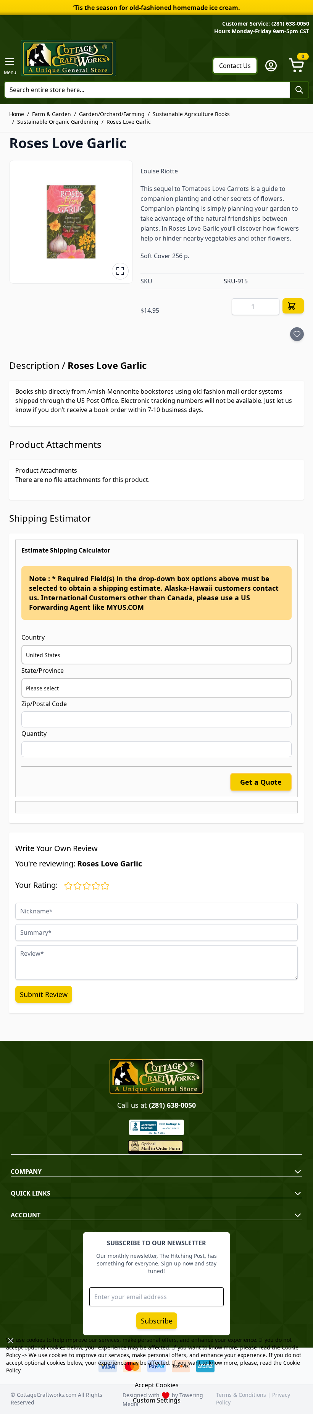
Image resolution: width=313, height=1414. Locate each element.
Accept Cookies (157, 1385)
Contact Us (235, 65)
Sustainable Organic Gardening (57, 121)
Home (16, 114)
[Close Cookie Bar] (10, 1340)
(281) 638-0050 (172, 1105)
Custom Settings (157, 1400)
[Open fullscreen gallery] (120, 271)
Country (33, 637)
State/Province (42, 670)
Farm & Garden (51, 114)
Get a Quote (261, 782)
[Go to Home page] (68, 58)
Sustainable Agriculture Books (191, 114)
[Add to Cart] (293, 306)
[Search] (299, 90)
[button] (71, 221)
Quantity (34, 733)
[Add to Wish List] (297, 334)
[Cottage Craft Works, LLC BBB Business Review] (156, 1127)
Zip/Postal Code (44, 704)
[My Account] (271, 65)
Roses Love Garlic (128, 121)
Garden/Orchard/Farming (112, 114)
